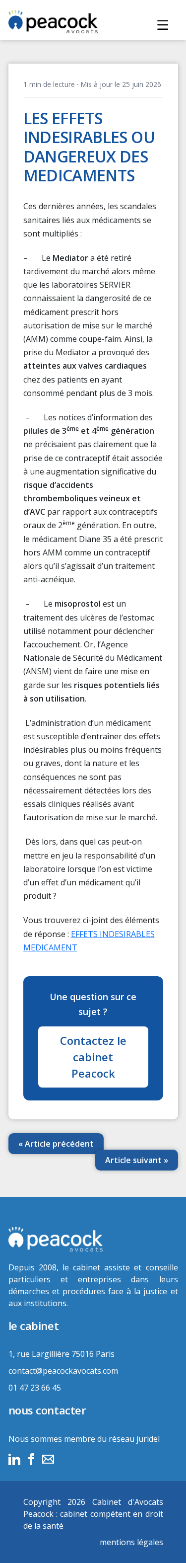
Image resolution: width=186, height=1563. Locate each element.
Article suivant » (136, 1160)
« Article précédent (56, 1143)
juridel (148, 1438)
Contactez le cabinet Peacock (93, 1057)
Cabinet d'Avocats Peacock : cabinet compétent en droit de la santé (93, 1513)
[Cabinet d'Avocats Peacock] (93, 1239)
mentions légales (131, 1542)
